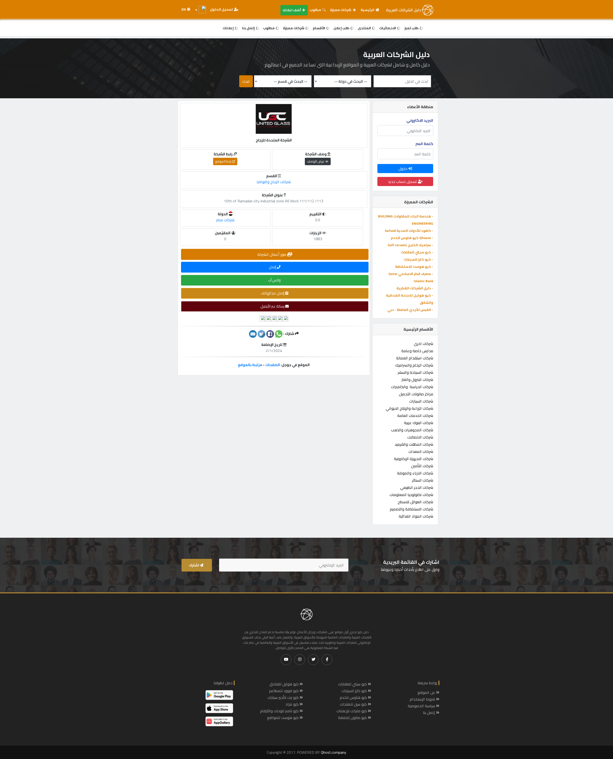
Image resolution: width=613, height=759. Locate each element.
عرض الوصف (316, 161)
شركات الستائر (422, 480)
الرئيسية (368, 10)
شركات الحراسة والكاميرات (412, 386)
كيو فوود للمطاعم (284, 690)
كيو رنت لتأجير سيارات (283, 697)
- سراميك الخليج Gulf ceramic (410, 245)
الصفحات (272, 364)
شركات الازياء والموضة (415, 473)
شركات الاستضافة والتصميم (411, 509)
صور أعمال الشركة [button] (272, 254)
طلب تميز (411, 28)
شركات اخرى (423, 343)
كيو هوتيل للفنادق (284, 684)
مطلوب (316, 10)
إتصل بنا (248, 28)
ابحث (246, 81)
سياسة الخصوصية (422, 705)
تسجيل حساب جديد (403, 181)
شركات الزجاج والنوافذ (273, 181)
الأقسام (319, 28)
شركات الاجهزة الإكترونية (413, 458)
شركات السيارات (421, 401)
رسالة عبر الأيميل (273, 306)
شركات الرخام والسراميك (414, 365)
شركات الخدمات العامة (415, 415)
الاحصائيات (388, 28)
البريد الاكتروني (419, 120)
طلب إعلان (342, 28)
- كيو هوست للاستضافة (414, 266)
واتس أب (274, 280)
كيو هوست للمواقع (283, 717)
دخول (403, 168)
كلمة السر (424, 143)
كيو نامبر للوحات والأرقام (280, 710)
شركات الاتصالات (420, 437)
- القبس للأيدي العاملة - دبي (410, 310)
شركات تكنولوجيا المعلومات (411, 494)
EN (184, 9)
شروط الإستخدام (423, 699)
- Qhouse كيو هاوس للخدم (412, 238)
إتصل (273, 266)
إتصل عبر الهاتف (273, 293)
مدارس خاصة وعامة (417, 350)
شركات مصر (225, 219)
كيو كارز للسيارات (354, 690)
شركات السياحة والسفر (415, 372)
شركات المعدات (421, 451)
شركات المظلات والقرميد (414, 444)
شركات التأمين (422, 465)
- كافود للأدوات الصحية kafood (409, 231)
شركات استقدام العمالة (414, 358)
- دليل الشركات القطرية (415, 288)
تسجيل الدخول (221, 9)
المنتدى (365, 28)
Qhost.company (333, 752)
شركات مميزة (341, 10)
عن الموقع (427, 692)
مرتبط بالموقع (250, 364)
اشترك (194, 565)
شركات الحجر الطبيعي (416, 487)
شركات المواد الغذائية (416, 516)
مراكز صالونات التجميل (416, 393)
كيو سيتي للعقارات (353, 684)
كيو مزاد (292, 704)
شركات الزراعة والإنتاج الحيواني (409, 408)
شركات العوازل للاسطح (415, 501)
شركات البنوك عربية (418, 422)
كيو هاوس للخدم (354, 697)
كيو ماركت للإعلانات (352, 710)
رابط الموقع (223, 161)
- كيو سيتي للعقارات (417, 252)
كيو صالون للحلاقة (353, 717)
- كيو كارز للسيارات (418, 259)
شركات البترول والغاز (417, 379)
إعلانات (228, 28)
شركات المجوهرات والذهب (412, 429)
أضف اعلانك (292, 10)
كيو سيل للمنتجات (354, 704)
